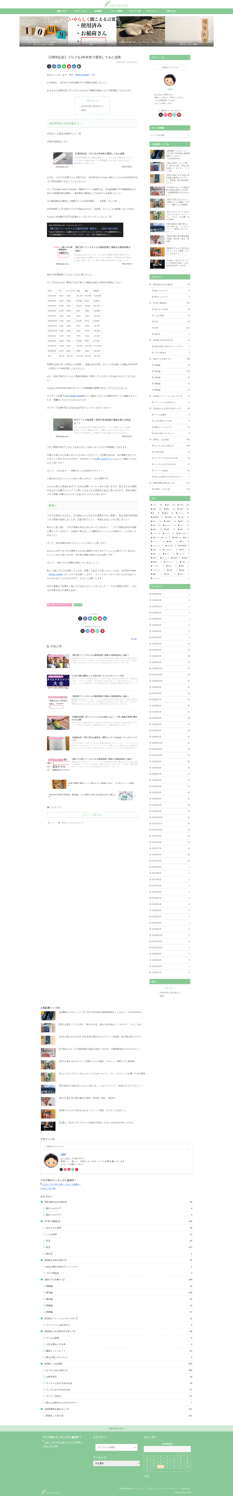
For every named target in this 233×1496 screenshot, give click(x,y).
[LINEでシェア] (64, 66)
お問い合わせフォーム (106, 459)
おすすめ (79, 605)
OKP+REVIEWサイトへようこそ (131, 1488)
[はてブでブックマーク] (59, 66)
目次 (89, 100)
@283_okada (82, 75)
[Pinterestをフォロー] (102, 631)
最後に (84, 110)
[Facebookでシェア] (54, 66)
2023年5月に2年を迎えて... (171, 993)
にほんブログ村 (48, 1188)
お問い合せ (186, 1488)
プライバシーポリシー (169, 1488)
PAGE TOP (117, 1428)
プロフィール (152, 1488)
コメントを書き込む (92, 814)
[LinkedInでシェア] (74, 66)
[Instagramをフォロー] (87, 631)
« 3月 (146, 1476)
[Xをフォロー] (82, 631)
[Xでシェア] (49, 66)
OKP (170, 89)
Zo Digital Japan (74, 396)
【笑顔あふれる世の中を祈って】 (60, 605)
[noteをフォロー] (97, 631)
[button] (79, 66)
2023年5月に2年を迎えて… (93, 106)
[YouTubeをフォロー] (92, 631)
